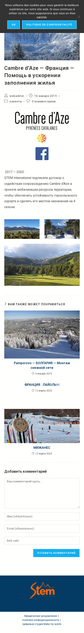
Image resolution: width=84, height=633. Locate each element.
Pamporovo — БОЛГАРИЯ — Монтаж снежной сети (42, 365)
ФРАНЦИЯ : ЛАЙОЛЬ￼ (42, 385)
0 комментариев (44, 101)
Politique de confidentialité (49, 24)
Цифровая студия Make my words (41, 624)
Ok (13, 24)
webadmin (17, 96)
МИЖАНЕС (41, 448)
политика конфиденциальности (40, 620)
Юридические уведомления (40, 616)
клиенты (16, 101)
